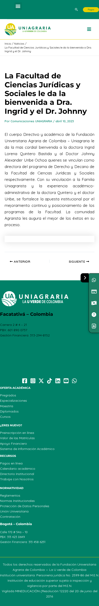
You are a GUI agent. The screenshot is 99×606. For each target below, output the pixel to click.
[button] (18, 6)
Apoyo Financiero (13, 443)
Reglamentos (10, 495)
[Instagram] (33, 381)
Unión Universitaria (14, 511)
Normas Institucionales (17, 501)
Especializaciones (13, 400)
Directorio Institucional (17, 474)
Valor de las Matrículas (17, 438)
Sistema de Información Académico (27, 449)
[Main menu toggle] (89, 29)
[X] (41, 381)
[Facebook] (24, 381)
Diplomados (9, 411)
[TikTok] (49, 381)
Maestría (6, 406)
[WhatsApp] (74, 381)
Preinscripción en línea (17, 433)
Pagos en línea (11, 463)
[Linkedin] (58, 381)
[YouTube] (66, 381)
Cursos (5, 417)
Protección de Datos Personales (24, 506)
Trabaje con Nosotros (17, 479)
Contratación (10, 517)
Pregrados (8, 395)
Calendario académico (17, 469)
